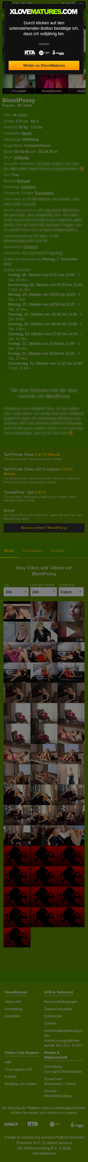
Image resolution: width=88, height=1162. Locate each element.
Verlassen (44, 43)
